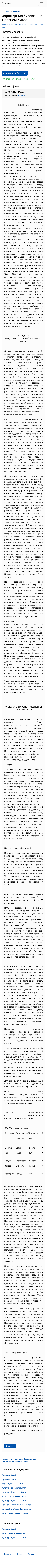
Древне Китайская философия (16, 1509)
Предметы (6, 11)
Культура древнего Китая (14, 1488)
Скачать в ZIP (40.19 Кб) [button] (14, 73)
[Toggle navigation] (41, 3)
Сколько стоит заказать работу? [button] (19, 79)
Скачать (21, 95)
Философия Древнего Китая (15, 1533)
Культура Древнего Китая (14, 1492)
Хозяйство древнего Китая (14, 1496)
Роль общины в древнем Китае (16, 1505)
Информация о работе (19, 1460)
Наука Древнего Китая (12, 1483)
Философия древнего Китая (15, 1513)
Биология (16, 11)
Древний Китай (9, 1475)
